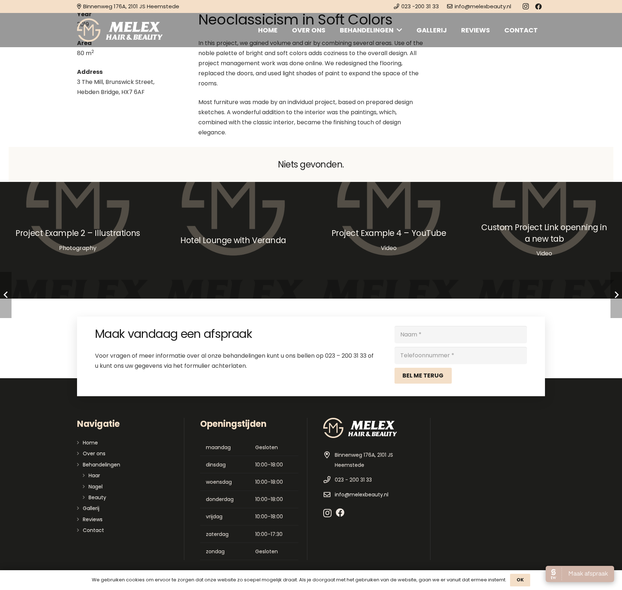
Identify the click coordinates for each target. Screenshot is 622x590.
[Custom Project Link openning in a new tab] (544, 240)
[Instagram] (525, 6)
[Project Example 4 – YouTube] (388, 240)
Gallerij (91, 508)
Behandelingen (101, 464)
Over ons (94, 453)
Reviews (93, 519)
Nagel (96, 486)
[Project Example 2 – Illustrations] (78, 240)
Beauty (97, 497)
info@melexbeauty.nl (361, 494)
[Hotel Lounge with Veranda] (233, 240)
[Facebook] (538, 6)
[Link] (120, 30)
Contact (93, 530)
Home (90, 442)
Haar (94, 475)
